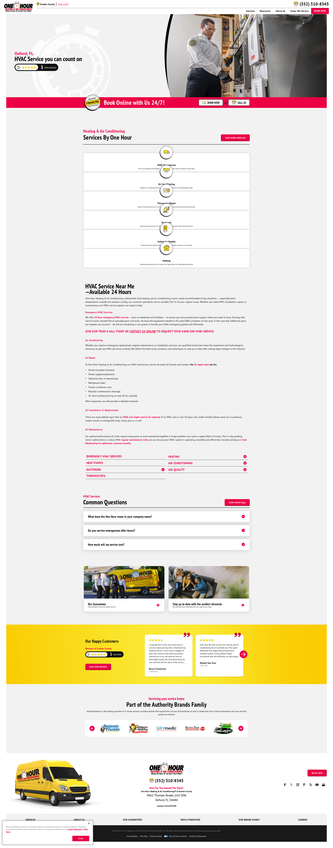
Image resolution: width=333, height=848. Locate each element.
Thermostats (96, 475)
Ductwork (93, 469)
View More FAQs (237, 502)
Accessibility (132, 836)
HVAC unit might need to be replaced (141, 417)
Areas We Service (299, 10)
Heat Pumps (94, 462)
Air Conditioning (94, 340)
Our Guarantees (132, 819)
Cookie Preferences (75, 829)
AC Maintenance (94, 429)
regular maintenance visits (134, 439)
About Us (280, 10)
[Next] (243, 654)
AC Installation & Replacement (102, 410)
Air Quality (176, 469)
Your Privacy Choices (177, 836)
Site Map (144, 836)
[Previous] (92, 728)
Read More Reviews (98, 667)
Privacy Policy (156, 836)
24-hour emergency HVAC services (111, 317)
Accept (80, 838)
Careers (303, 819)
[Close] (89, 823)
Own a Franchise (190, 819)
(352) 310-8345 (314, 4)
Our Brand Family (249, 819)
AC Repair (90, 357)
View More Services (235, 137)
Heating (173, 456)
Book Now (320, 10)
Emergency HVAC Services (99, 312)
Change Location (63, 4)
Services (250, 10)
